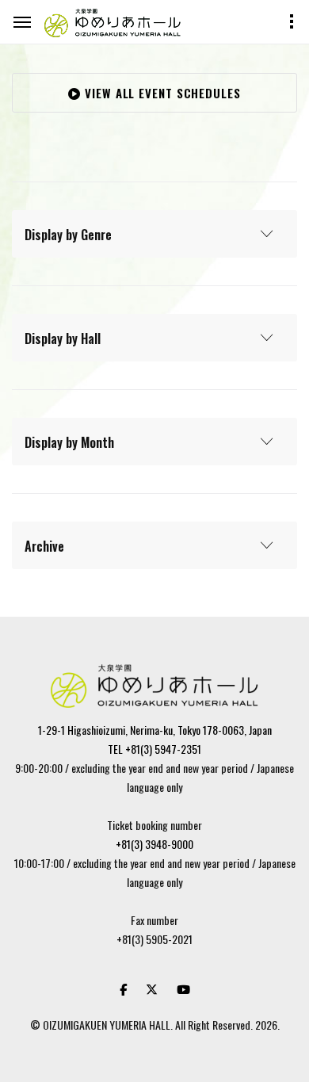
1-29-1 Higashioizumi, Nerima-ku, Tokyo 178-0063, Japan (155, 729)
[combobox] (154, 234)
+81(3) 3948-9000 (154, 843)
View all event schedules (161, 92)
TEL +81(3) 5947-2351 (154, 748)
